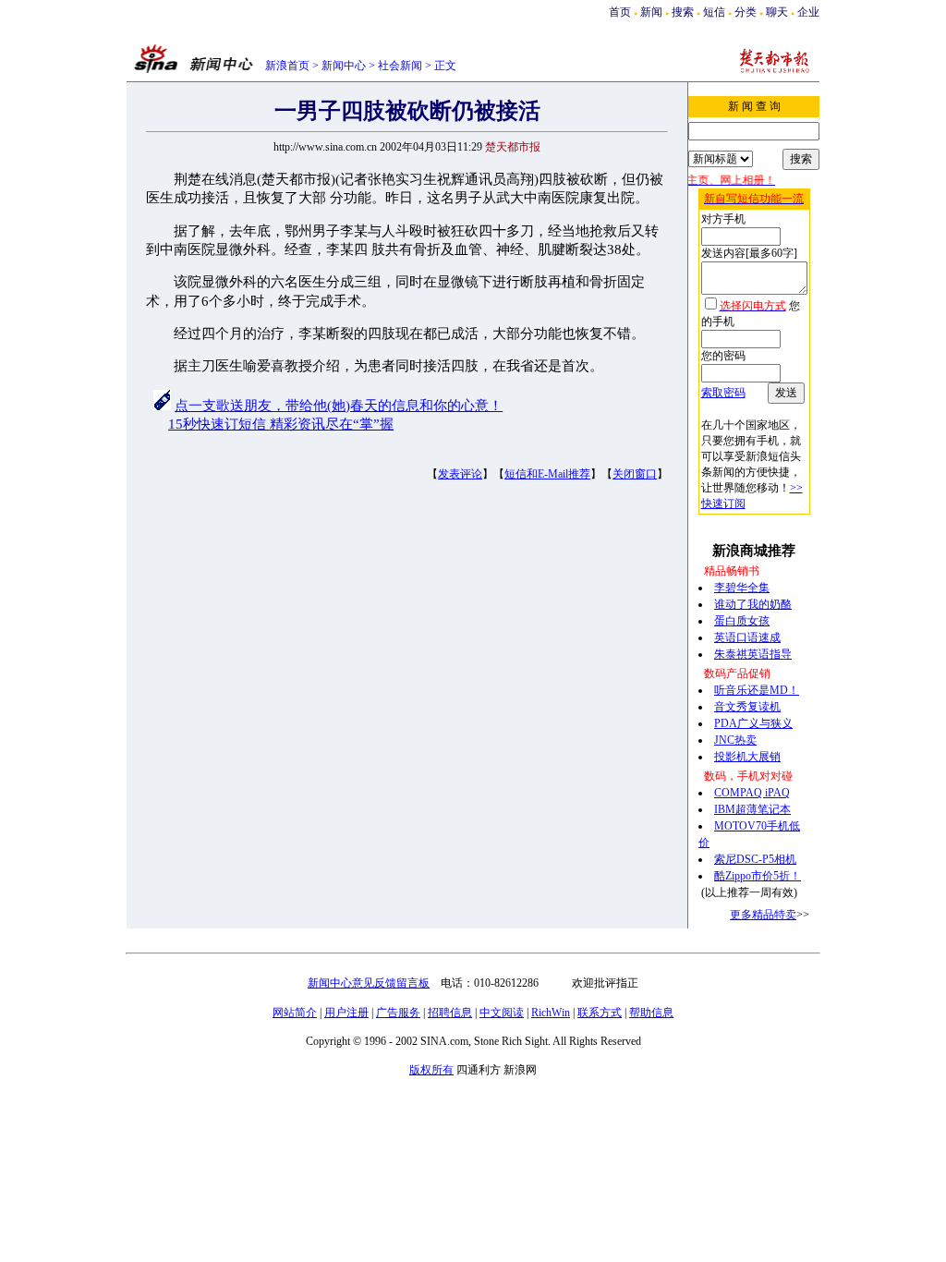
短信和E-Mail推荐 (547, 473)
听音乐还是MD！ (756, 690)
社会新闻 (400, 65)
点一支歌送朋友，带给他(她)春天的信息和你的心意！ (339, 405)
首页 (620, 12)
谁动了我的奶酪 (753, 604)
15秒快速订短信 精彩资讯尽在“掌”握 (281, 424)
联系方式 (599, 1012)
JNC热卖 (735, 740)
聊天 (777, 12)
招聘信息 (450, 1012)
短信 (714, 12)
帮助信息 (651, 1012)
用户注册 (346, 1012)
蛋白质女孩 (742, 620)
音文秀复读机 (747, 706)
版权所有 (431, 1069)
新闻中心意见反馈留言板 (369, 983)
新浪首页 (287, 65)
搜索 (684, 12)
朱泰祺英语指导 (753, 654)
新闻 (651, 12)
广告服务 (398, 1012)
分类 (745, 12)
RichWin (550, 1012)
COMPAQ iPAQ (752, 792)
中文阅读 (501, 1012)
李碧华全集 (742, 587)
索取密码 (723, 392)
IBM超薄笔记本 (752, 809)
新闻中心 (343, 65)
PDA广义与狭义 (753, 723)
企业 (808, 12)
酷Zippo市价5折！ (757, 875)
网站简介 (295, 1012)
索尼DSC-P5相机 (755, 859)
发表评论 (460, 473)
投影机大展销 (747, 756)
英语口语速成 (747, 637)
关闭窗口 (634, 473)
